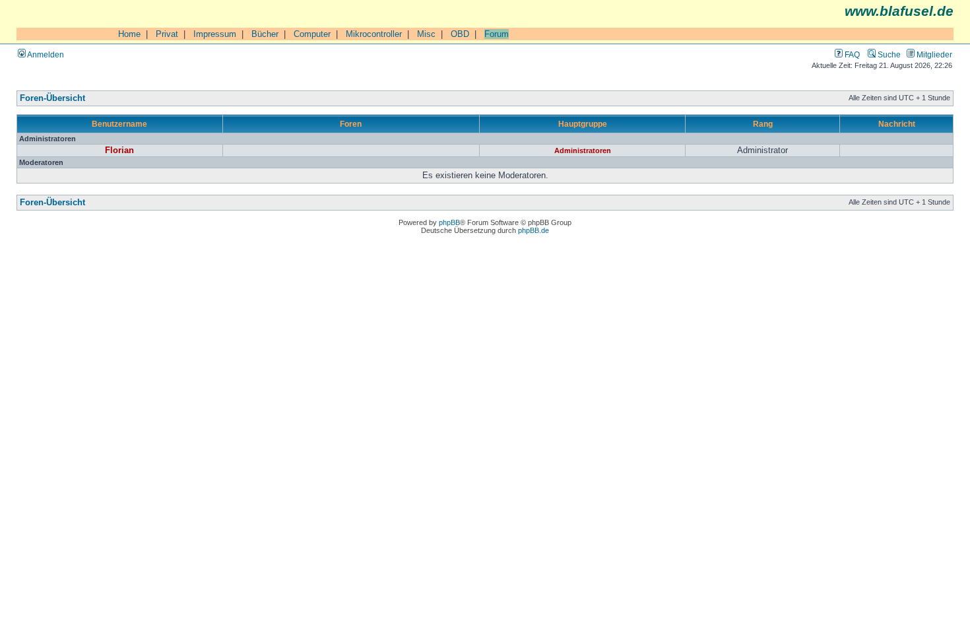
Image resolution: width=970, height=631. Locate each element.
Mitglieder (933, 54)
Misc (426, 34)
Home (129, 34)
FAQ (851, 54)
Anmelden (45, 54)
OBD (460, 34)
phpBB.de (533, 230)
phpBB (449, 222)
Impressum (214, 34)
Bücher (264, 34)
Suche (888, 54)
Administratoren (582, 150)
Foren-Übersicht (52, 98)
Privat (167, 34)
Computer (312, 34)
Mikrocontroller (374, 34)
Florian (119, 150)
